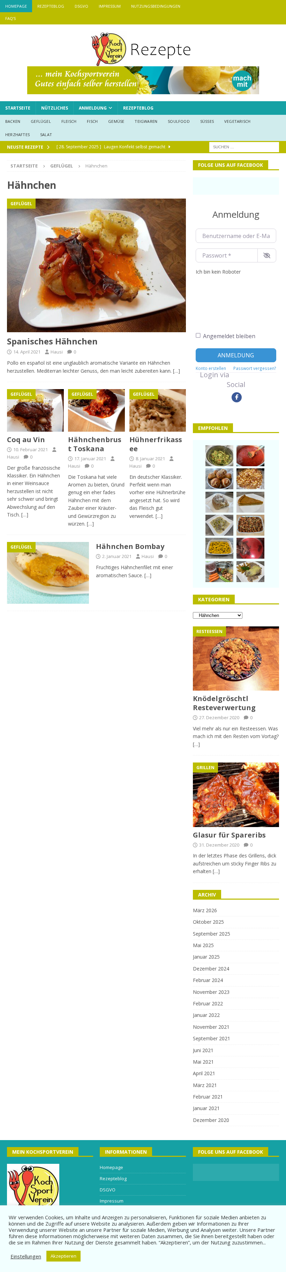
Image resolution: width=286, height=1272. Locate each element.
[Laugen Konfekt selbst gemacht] (219, 478)
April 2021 (204, 1073)
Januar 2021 (206, 1108)
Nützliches (54, 108)
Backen (12, 121)
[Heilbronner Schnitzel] (250, 571)
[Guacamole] (219, 455)
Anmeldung (93, 108)
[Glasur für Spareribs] (236, 795)
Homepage (16, 6)
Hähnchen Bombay (130, 546)
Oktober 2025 (208, 921)
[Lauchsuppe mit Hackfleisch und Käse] (219, 525)
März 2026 (205, 910)
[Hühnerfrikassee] (157, 410)
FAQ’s (10, 18)
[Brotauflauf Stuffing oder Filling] (250, 525)
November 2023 (211, 992)
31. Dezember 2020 (219, 845)
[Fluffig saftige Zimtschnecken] (219, 502)
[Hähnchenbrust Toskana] (96, 410)
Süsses (207, 121)
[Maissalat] (250, 478)
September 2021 (211, 1038)
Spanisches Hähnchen (52, 341)
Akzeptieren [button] (63, 1256)
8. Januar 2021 (150, 458)
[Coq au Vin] (35, 410)
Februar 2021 (208, 1096)
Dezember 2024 (211, 968)
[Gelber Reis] (219, 548)
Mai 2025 (203, 945)
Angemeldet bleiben (229, 336)
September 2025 (211, 933)
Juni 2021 (203, 1050)
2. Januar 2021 (116, 556)
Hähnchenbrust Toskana (94, 444)
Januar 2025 (206, 956)
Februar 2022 (208, 1003)
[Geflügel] (48, 573)
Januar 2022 (206, 1015)
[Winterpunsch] (250, 548)
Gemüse (116, 121)
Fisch (92, 121)
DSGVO (81, 6)
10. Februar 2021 (30, 449)
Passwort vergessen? (254, 368)
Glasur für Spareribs (229, 835)
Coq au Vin (26, 439)
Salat (46, 134)
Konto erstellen (211, 368)
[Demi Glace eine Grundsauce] (219, 571)
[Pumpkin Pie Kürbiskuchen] (250, 502)
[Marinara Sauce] (250, 455)
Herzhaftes (17, 134)
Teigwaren (146, 121)
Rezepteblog (50, 6)
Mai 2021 (203, 1061)
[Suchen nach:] (244, 146)
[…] (176, 370)
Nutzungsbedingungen (155, 6)
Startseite (17, 108)
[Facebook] (237, 397)
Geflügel (41, 121)
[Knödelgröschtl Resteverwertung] (236, 658)
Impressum (110, 6)
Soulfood (179, 121)
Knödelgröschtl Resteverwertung (224, 703)
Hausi (57, 352)
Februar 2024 (208, 980)
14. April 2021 (26, 352)
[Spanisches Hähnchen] (96, 266)
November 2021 (211, 1027)
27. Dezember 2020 (219, 717)
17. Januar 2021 (90, 458)
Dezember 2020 (211, 1120)
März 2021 (205, 1085)
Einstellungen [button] (25, 1256)
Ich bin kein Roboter (218, 271)
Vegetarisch (237, 121)
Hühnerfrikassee (155, 444)
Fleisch (68, 121)
